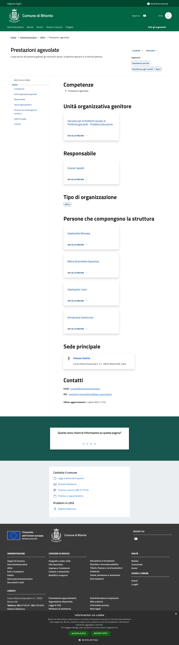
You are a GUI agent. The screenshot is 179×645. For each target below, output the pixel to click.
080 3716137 (23, 605)
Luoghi (134, 584)
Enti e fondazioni (15, 571)
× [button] (176, 614)
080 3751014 (37, 605)
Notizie (134, 561)
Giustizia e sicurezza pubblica (104, 564)
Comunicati (136, 564)
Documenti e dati (15, 582)
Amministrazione (28, 37)
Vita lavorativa (56, 564)
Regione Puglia (14, 3)
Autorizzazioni (97, 578)
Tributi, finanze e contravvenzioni (106, 568)
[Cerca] (168, 15)
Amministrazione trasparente (104, 598)
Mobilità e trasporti (58, 575)
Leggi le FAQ (55, 605)
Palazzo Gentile (81, 358)
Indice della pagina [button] (22, 80)
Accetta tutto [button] (79, 633)
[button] (89, 640)
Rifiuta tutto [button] (100, 633)
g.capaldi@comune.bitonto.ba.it (85, 388)
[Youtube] (143, 15)
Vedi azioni (150, 50)
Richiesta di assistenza (60, 608)
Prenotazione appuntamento (62, 598)
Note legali (95, 608)
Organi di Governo (16, 561)
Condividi (136, 50)
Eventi (134, 580)
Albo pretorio (96, 601)
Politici (10, 575)
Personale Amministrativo (20, 579)
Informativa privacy (99, 605)
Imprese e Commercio (59, 568)
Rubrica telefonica (16, 609)
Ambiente (94, 571)
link (116, 627)
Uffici (42, 37)
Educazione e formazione (102, 560)
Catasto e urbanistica (59, 571)
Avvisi (134, 568)
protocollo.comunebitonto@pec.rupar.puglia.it (90, 394)
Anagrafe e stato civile (59, 561)
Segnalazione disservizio (61, 601)
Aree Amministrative (17, 564)
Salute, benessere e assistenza (105, 575)
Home (13, 37)
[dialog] (89, 628)
